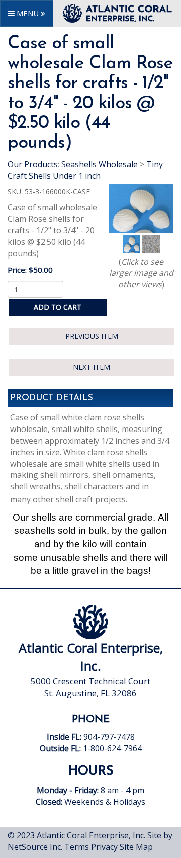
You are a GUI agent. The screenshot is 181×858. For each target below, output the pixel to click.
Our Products (33, 164)
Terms (76, 846)
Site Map (136, 846)
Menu (28, 13)
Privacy (104, 846)
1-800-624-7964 (112, 748)
